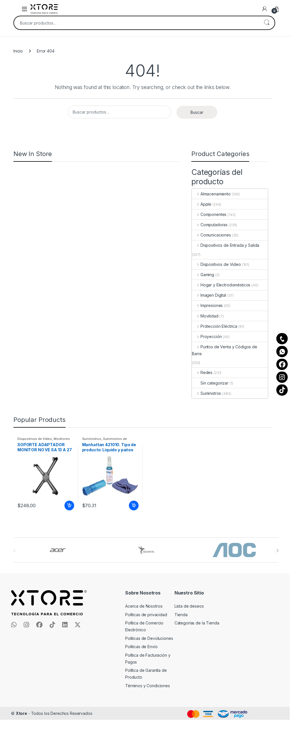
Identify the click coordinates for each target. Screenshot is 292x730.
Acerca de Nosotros (143, 606)
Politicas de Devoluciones (149, 638)
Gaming (207, 274)
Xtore (21, 713)
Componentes (213, 214)
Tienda (181, 614)
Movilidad (209, 316)
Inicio (18, 50)
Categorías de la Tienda (197, 622)
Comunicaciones (215, 234)
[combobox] (136, 22)
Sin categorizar (214, 383)
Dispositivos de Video (220, 264)
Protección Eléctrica (218, 326)
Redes (206, 372)
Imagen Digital (213, 295)
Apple (205, 204)
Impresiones (211, 305)
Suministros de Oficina (104, 440)
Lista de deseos (189, 606)
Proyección (211, 336)
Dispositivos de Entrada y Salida (229, 245)
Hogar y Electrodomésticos (225, 284)
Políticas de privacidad (146, 614)
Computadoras (214, 224)
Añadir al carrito (68, 505)
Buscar (267, 22)
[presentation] (277, 551)
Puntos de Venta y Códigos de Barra (224, 350)
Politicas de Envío (141, 646)
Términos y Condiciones (147, 685)
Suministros (210, 393)
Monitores (62, 439)
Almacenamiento (215, 193)
